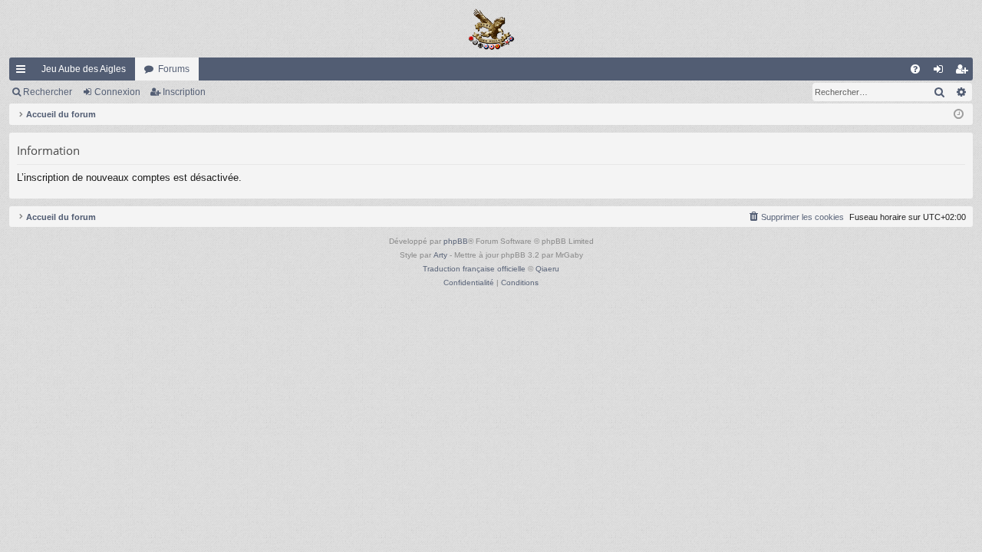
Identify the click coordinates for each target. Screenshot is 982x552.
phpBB (455, 241)
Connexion (117, 92)
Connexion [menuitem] (941, 72)
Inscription (184, 92)
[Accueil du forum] (491, 29)
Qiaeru (547, 268)
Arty (440, 255)
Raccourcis (23, 72)
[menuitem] (915, 69)
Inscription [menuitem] (964, 72)
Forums (173, 69)
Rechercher (47, 92)
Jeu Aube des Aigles (83, 69)
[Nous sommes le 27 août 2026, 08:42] (959, 114)
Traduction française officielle (474, 268)
